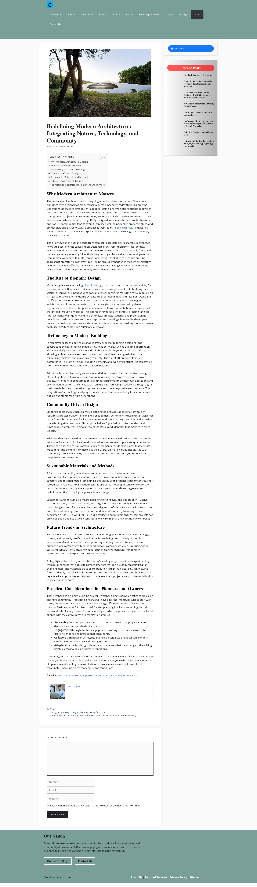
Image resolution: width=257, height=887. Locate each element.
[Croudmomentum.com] (50, 5)
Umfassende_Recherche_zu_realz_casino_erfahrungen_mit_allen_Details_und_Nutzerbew (199, 123)
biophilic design (92, 285)
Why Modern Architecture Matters (69, 161)
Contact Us (55, 24)
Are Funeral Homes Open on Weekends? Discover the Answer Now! (99, 675)
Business (72, 14)
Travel (197, 14)
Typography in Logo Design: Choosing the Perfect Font (77, 712)
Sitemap (195, 877)
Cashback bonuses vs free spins (197, 75)
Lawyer (169, 14)
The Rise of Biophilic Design (66, 165)
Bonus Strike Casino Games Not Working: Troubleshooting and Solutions (198, 84)
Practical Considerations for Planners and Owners (78, 184)
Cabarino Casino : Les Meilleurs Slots (198, 133)
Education (88, 14)
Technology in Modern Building (68, 169)
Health (129, 14)
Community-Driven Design (65, 173)
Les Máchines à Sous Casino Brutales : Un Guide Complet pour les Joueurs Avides (197, 95)
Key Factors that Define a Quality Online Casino (199, 105)
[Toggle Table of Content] (101, 157)
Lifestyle (183, 14)
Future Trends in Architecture (67, 180)
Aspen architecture (125, 227)
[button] (206, 34)
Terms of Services (156, 877)
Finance (116, 14)
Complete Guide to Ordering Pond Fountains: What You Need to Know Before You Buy (93, 715)
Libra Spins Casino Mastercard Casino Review (198, 113)
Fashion (102, 14)
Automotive (56, 14)
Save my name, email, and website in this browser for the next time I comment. (96, 805)
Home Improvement (149, 14)
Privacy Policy (178, 877)
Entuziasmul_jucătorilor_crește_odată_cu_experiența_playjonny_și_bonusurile (199, 143)
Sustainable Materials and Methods (70, 176)
